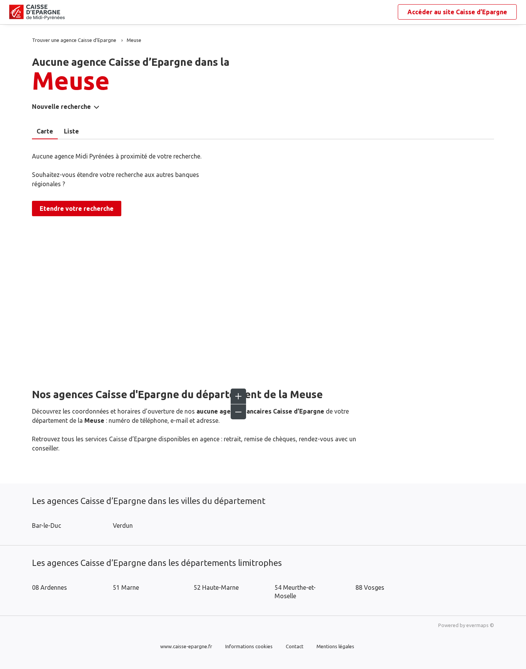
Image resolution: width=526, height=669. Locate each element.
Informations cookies (249, 646)
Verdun (123, 525)
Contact (294, 646)
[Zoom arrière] (238, 411)
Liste (71, 131)
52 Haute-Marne (216, 587)
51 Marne (126, 587)
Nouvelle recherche (61, 106)
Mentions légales (335, 646)
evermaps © (480, 625)
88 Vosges (369, 587)
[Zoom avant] (238, 396)
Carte (45, 131)
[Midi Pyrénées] (15, 12)
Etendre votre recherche (77, 208)
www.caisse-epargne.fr (186, 646)
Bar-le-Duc (46, 525)
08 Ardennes (49, 587)
